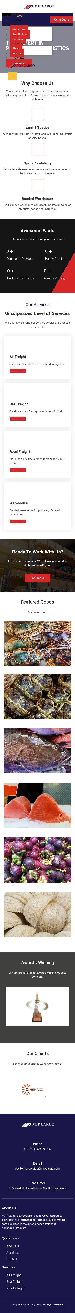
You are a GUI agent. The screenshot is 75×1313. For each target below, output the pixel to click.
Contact (19, 57)
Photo (16, 48)
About (18, 20)
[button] (9, 1007)
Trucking (17, 39)
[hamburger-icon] (6, 14)
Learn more (18, 371)
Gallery (18, 43)
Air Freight (18, 29)
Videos (16, 53)
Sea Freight (19, 34)
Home (19, 15)
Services (19, 25)
